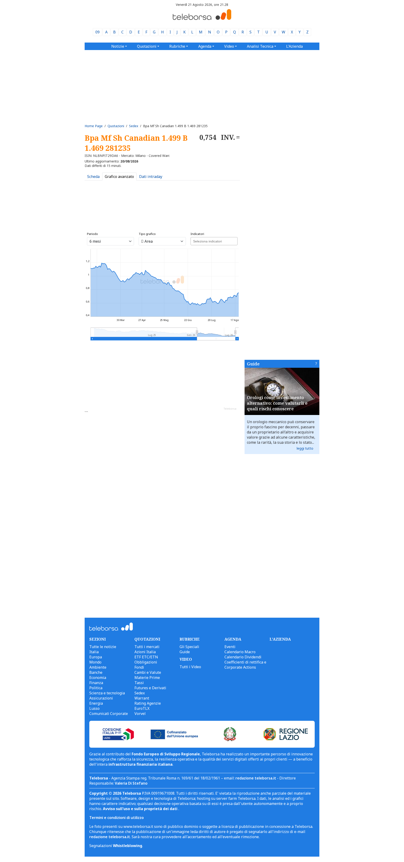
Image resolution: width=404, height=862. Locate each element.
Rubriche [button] (177, 46)
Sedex (133, 126)
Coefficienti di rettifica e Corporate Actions (245, 665)
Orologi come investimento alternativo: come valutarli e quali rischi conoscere (277, 403)
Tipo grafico (147, 234)
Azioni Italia (145, 651)
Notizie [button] (117, 46)
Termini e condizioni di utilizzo (116, 817)
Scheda (93, 176)
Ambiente (97, 667)
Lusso (94, 708)
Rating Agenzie (147, 703)
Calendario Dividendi (242, 657)
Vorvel (140, 713)
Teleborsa (230, 408)
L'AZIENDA (280, 639)
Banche (95, 672)
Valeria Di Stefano (131, 783)
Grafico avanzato (119, 176)
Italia (94, 651)
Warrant (141, 698)
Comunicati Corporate (108, 713)
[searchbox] (213, 240)
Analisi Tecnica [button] (260, 46)
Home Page (94, 126)
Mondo (95, 662)
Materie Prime (147, 677)
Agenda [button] (204, 46)
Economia (97, 677)
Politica (95, 687)
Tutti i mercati (146, 646)
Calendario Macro (240, 651)
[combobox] (214, 241)
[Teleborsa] (202, 18)
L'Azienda (294, 46)
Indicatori (197, 234)
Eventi (229, 646)
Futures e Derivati (150, 687)
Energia (96, 703)
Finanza (96, 682)
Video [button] (229, 46)
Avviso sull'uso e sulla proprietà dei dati (140, 808)
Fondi (139, 667)
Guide (253, 364)
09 (97, 32)
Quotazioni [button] (146, 46)
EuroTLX (141, 708)
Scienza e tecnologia (107, 693)
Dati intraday (150, 176)
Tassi (139, 682)
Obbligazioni (145, 662)
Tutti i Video (190, 666)
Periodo (92, 234)
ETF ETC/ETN (146, 657)
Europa (95, 657)
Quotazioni (116, 126)
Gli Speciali (189, 646)
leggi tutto (305, 448)
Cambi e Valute (147, 672)
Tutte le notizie (102, 646)
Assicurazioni (101, 698)
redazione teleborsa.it (255, 778)
